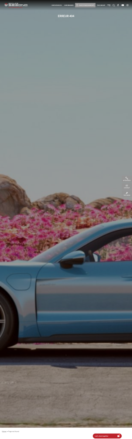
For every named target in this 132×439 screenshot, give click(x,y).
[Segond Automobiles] (16, 5)
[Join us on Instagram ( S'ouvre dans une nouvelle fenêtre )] (127, 5)
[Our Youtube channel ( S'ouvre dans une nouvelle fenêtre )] (123, 5)
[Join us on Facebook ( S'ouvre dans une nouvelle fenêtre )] (118, 5)
